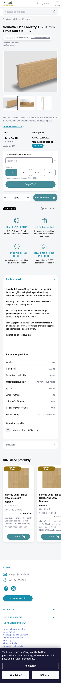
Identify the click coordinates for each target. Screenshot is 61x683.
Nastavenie (31, 665)
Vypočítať (30, 184)
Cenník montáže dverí (13, 637)
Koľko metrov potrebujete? (18, 154)
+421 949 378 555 (17, 580)
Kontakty (7, 640)
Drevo (52, 375)
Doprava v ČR (9, 632)
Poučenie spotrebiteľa (13, 646)
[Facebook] (5, 587)
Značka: (9, 45)
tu (33, 658)
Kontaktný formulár (18, 598)
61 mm (52, 388)
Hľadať (54, 12)
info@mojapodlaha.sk (19, 574)
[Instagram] (13, 587)
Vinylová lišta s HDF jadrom (25, 430)
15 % (50, 172)
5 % (24, 172)
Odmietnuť (15, 675)
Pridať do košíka (42, 197)
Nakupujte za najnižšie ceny (15, 635)
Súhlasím (45, 675)
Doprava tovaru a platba (14, 629)
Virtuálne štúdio (10, 643)
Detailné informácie (12, 127)
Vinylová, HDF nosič (45, 382)
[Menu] (57, 3)
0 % (11, 172)
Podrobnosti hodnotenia (40, 38)
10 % (37, 172)
